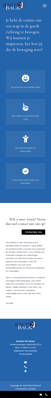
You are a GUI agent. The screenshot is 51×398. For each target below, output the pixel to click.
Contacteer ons (33, 232)
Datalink (32, 389)
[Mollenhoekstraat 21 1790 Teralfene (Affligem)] (25, 371)
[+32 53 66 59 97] (46, 395)
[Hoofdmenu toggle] (44, 5)
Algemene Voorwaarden (25, 351)
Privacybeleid (25, 354)
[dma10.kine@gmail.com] (41, 395)
